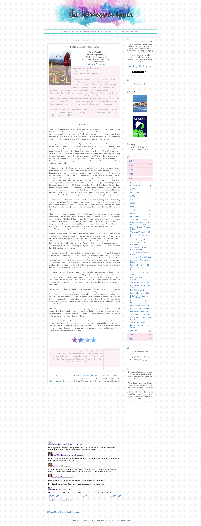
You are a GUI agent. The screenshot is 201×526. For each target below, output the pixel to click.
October (134, 189)
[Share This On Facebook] (56, 381)
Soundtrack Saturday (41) (139, 219)
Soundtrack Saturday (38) (139, 314)
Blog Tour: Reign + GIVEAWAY (141, 309)
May (132, 206)
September (135, 193)
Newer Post (53, 496)
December (135, 182)
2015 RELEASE (66, 376)
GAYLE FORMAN (102, 378)
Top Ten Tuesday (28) (138, 240)
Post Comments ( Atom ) (65, 500)
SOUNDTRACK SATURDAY (129, 31)
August (134, 196)
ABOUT (75, 31)
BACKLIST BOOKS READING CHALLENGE (89, 376)
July (132, 200)
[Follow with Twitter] (130, 66)
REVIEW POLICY (89, 31)
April (132, 210)
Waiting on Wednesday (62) (140, 232)
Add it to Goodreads (96, 64)
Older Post (115, 496)
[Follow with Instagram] (140, 66)
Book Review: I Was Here (139, 312)
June (132, 203)
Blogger (128, 521)
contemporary (87, 378)
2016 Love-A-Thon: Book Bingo (140, 257)
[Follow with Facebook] (133, 66)
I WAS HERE (114, 378)
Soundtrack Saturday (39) (139, 293)
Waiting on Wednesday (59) (140, 322)
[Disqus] (84, 412)
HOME (64, 31)
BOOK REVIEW (113, 376)
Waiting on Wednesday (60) (140, 306)
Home (84, 496)
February (135, 217)
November (135, 186)
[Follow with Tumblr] (146, 66)
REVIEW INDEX (107, 31)
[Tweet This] (68, 381)
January (134, 331)
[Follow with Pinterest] (143, 66)
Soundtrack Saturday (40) (139, 265)
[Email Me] (150, 66)
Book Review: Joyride (137, 290)
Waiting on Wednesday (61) (140, 282)
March (133, 213)
